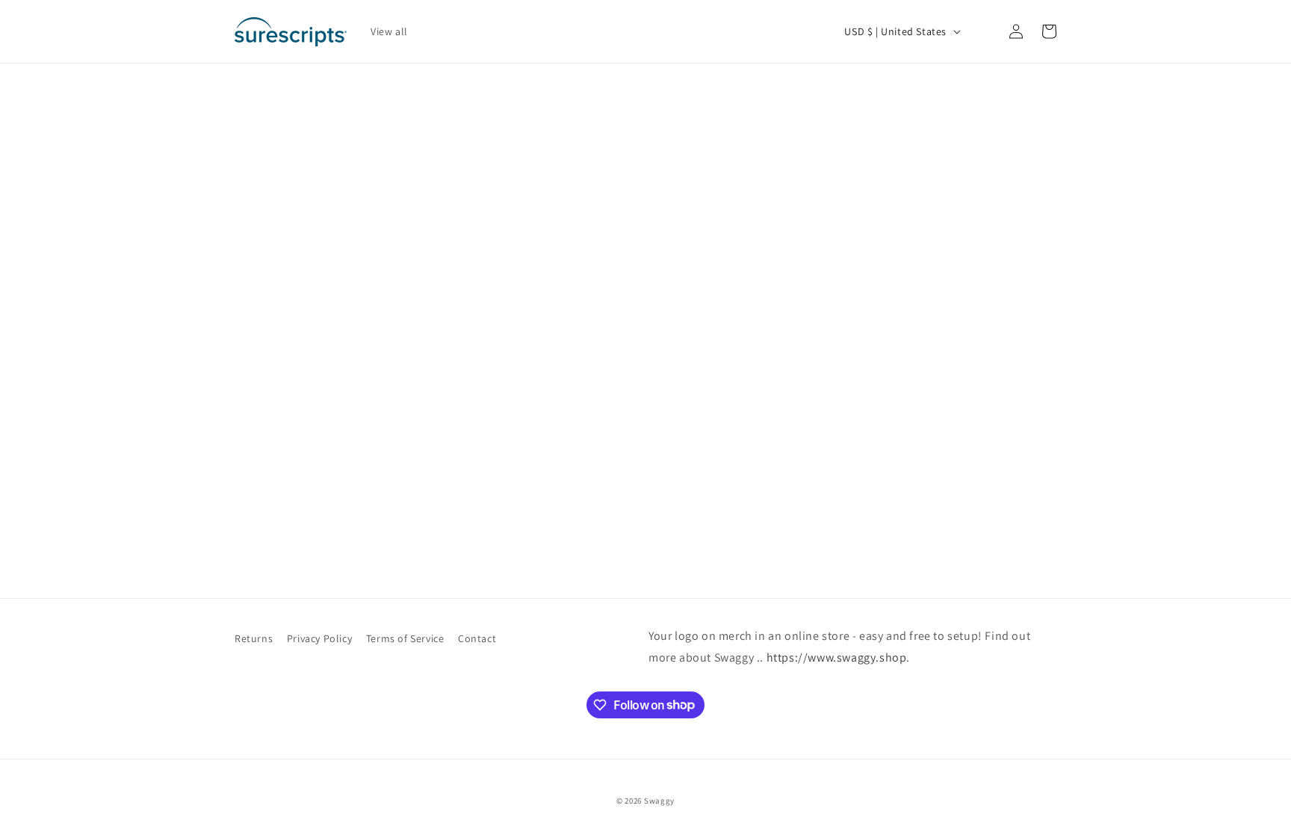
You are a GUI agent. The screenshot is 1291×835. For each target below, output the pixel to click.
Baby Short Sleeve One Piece (335, 499)
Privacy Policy (319, 638)
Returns (254, 638)
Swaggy (659, 800)
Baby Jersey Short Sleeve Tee (541, 499)
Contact (477, 638)
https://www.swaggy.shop (837, 657)
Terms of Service (405, 638)
